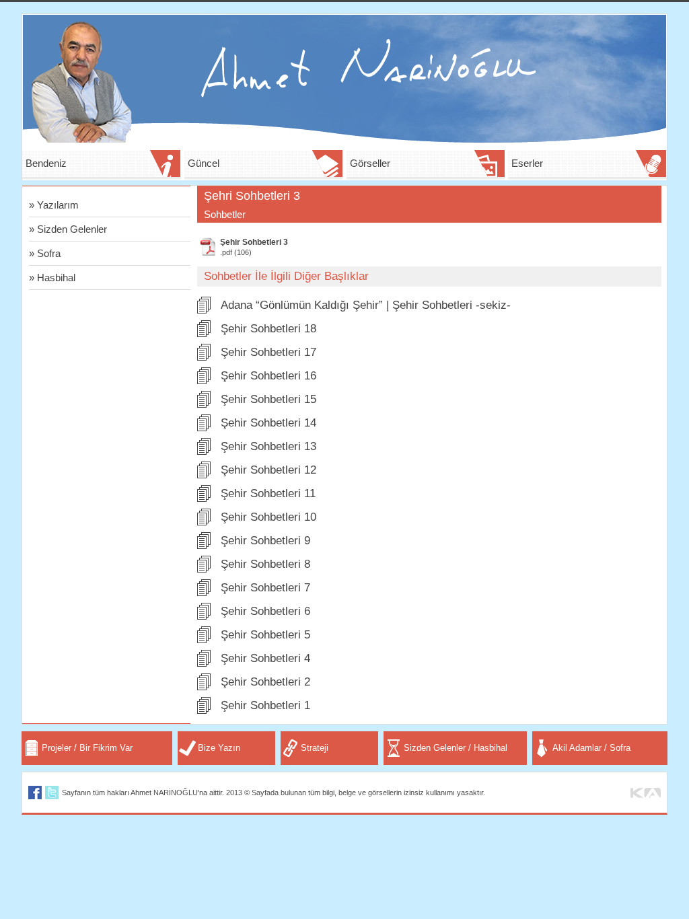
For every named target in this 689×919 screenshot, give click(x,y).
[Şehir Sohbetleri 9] (204, 545)
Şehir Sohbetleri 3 (254, 242)
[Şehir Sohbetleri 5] (204, 639)
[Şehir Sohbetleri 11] (204, 498)
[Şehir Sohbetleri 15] (204, 404)
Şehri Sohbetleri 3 (252, 196)
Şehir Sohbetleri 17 (268, 352)
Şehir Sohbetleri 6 (265, 611)
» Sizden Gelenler (68, 229)
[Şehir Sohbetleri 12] (204, 474)
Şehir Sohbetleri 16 (268, 375)
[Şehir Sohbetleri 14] (204, 427)
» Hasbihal (52, 277)
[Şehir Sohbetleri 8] (204, 569)
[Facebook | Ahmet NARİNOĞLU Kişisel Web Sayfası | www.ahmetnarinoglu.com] (35, 795)
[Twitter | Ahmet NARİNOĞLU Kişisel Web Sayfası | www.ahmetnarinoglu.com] (52, 795)
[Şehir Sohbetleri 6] (204, 616)
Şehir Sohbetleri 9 (265, 540)
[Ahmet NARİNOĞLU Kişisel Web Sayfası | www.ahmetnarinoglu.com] (344, 139)
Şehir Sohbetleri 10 (268, 517)
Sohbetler (225, 214)
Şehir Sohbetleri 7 (265, 587)
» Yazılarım (54, 205)
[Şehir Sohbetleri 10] (204, 521)
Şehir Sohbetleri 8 (265, 564)
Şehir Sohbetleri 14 (268, 422)
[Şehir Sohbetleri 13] (204, 451)
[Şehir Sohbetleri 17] (204, 357)
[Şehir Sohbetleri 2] (204, 686)
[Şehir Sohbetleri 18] (204, 333)
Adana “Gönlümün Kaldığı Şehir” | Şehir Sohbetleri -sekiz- (366, 305)
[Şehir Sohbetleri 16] (204, 380)
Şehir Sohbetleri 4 (265, 658)
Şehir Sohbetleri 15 (268, 399)
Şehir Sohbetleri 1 (265, 705)
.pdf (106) (236, 252)
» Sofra (45, 253)
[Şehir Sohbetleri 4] (204, 663)
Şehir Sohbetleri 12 (268, 470)
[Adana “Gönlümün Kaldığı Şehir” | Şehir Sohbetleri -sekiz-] (204, 310)
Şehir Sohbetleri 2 (265, 681)
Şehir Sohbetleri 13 (268, 446)
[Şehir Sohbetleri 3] (207, 252)
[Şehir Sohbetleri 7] (204, 592)
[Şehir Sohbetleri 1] (204, 710)
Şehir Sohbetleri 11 (268, 493)
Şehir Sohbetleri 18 (268, 328)
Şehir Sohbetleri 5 (265, 634)
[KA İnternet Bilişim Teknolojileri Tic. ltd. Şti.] (645, 794)
